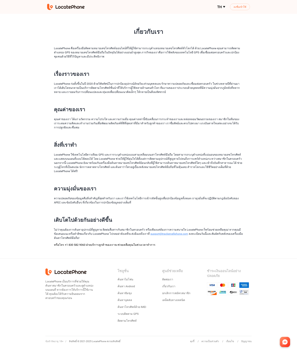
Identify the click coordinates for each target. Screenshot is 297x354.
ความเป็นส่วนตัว (210, 341)
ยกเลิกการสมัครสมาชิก (176, 293)
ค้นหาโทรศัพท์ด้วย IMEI (132, 307)
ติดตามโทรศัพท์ (127, 320)
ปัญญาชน (246, 341)
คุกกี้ (192, 341)
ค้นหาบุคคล (125, 300)
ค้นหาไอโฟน (125, 279)
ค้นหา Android (126, 286)
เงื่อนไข (230, 341)
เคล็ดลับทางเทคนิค (173, 300)
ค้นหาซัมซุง (125, 293)
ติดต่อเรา (167, 279)
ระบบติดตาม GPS (128, 313)
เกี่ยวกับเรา (168, 286)
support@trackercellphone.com (169, 233)
